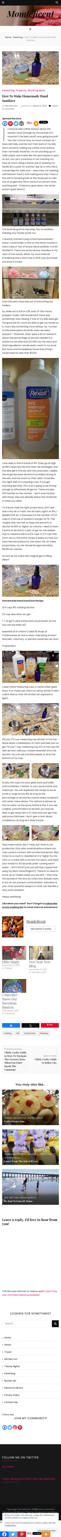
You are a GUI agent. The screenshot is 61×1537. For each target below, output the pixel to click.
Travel (7, 1352)
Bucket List (10, 1380)
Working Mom (36, 90)
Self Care (14, 1197)
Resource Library (13, 1387)
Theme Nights (47, 1154)
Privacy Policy (12, 1395)
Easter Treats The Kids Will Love (21, 1161)
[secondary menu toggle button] (3, 3)
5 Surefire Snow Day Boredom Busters (9, 1001)
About (7, 1344)
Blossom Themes (25, 1512)
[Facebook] (4, 1427)
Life (6, 1197)
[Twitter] (15, 123)
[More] (36, 123)
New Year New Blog (39, 964)
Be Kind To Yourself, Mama (18, 1201)
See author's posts (41, 928)
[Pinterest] (10, 123)
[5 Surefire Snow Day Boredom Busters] (14, 986)
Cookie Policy (10, 1525)
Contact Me (11, 1402)
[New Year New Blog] (41, 953)
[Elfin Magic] (14, 953)
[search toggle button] (57, 3)
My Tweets (8, 1466)
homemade (29, 1033)
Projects (21, 90)
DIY (18, 1033)
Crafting (7, 1033)
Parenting (8, 90)
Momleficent (30, 13)
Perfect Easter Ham (14, 1121)
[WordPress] (21, 123)
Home (7, 1337)
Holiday (8, 1118)
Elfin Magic (11, 962)
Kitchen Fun (19, 1118)
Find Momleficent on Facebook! (28, 1479)
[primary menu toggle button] (30, 29)
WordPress (52, 1512)
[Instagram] (15, 1427)
